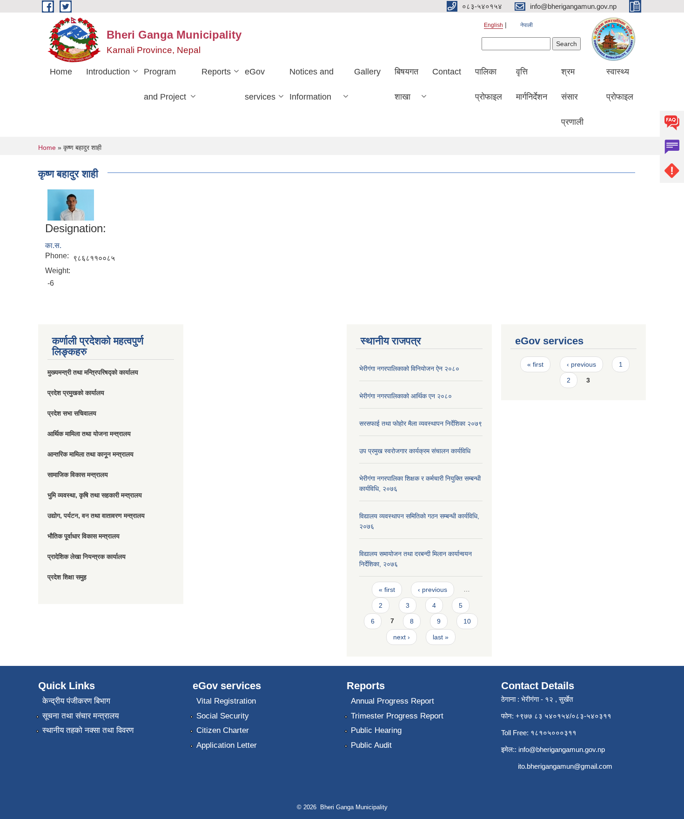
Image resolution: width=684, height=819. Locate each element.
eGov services (260, 84)
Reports (216, 71)
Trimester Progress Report (397, 716)
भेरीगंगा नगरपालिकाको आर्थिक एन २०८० (405, 396)
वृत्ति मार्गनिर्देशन (531, 84)
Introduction (108, 71)
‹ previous (432, 589)
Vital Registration (226, 701)
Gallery (367, 71)
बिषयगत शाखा (406, 84)
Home (61, 71)
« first (387, 589)
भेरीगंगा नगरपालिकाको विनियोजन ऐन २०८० (409, 368)
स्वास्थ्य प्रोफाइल (619, 84)
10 (467, 621)
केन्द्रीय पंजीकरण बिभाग (76, 701)
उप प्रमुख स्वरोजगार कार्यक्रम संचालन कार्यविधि (414, 451)
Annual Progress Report (392, 701)
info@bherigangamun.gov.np (561, 749)
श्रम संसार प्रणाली (572, 97)
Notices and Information (311, 84)
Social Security (222, 716)
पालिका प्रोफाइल (488, 84)
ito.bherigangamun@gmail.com (565, 766)
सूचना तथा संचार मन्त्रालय (80, 716)
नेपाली (526, 25)
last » (441, 637)
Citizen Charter (222, 730)
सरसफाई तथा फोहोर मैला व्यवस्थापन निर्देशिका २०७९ (420, 423)
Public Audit (371, 745)
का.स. (53, 245)
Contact (446, 71)
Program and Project (165, 84)
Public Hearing (376, 730)
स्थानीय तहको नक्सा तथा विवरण (88, 730)
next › (401, 637)
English (493, 25)
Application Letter (226, 745)
